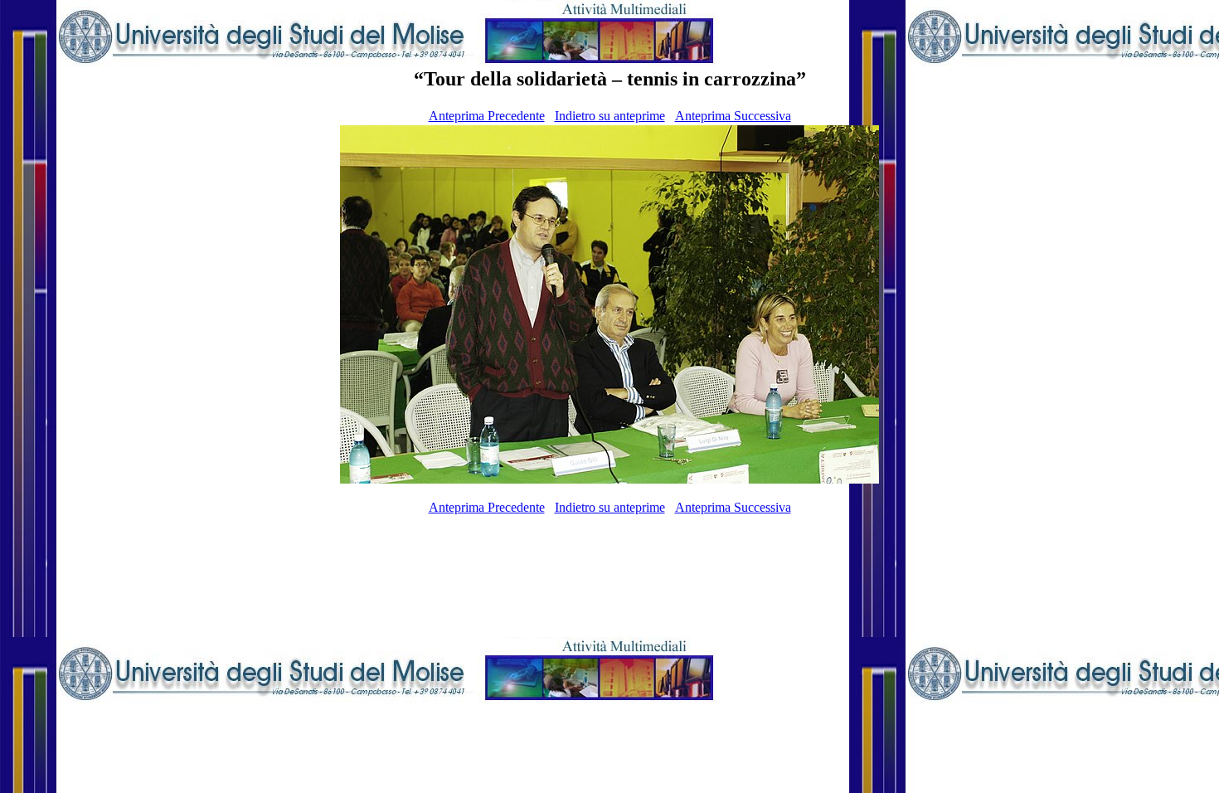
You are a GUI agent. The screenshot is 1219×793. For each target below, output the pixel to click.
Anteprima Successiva (733, 116)
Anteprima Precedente (487, 116)
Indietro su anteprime (610, 116)
